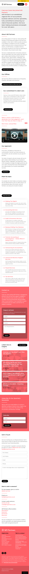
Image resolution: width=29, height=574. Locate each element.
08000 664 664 (16, 447)
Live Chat (25, 572)
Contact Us (4, 535)
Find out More (8, 109)
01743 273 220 (5, 503)
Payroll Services (18, 547)
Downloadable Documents (7, 538)
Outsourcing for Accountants (20, 544)
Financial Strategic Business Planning (20, 539)
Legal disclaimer (5, 543)
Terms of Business (5, 542)
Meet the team (6, 195)
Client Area (23, 1)
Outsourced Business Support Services (21, 546)
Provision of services (5, 541)
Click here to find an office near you (12, 84)
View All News (22, 345)
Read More (5, 171)
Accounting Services (19, 535)
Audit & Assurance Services (20, 536)
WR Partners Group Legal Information (10, 562)
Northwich (4, 513)
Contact (21, 4)
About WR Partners (7, 69)
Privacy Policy (4, 540)
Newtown (4, 515)
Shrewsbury (5, 510)
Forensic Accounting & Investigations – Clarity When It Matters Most (21, 542)
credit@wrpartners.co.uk (8, 504)
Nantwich (4, 512)
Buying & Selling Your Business (21, 537)
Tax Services (17, 548)
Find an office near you (6, 536)
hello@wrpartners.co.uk (8, 497)
